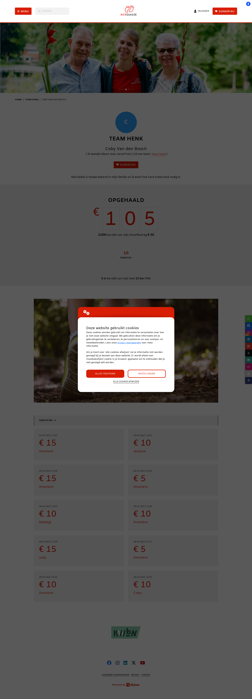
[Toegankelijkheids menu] (248, 4)
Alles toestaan (105, 373)
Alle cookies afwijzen (126, 381)
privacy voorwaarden (129, 342)
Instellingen (146, 373)
